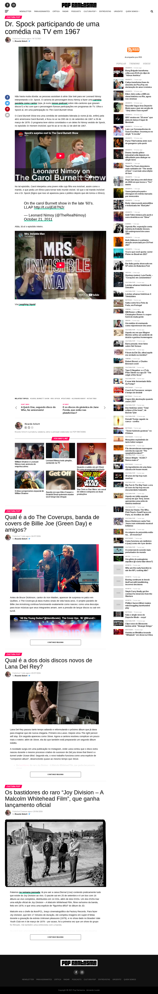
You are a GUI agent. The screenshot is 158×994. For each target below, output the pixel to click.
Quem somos (132, 11)
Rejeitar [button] (72, 504)
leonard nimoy (79, 398)
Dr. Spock (55, 398)
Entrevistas (105, 11)
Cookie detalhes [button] (60, 504)
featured (66, 398)
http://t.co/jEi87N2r (49, 207)
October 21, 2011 (38, 219)
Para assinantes (42, 11)
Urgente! (118, 11)
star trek (92, 398)
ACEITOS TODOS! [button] (85, 504)
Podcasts (76, 11)
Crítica (56, 11)
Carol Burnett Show (40, 398)
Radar (65, 11)
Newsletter (25, 11)
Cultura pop (90, 11)
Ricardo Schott (21, 41)
